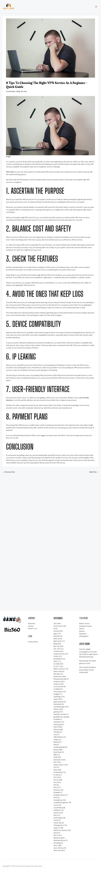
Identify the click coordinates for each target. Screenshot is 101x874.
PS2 (55, 777)
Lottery (56, 739)
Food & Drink (58, 686)
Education (57, 673)
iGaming (56, 724)
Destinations (58, 658)
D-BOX (56, 656)
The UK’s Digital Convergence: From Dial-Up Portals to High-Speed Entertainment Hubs (88, 653)
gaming (56, 711)
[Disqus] (50, 507)
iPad (55, 726)
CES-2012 (57, 648)
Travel (56, 820)
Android (56, 631)
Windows (57, 837)
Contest (56, 651)
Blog (18, 91)
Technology (58, 817)
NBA (55, 754)
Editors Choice (59, 668)
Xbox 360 (57, 848)
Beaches (57, 636)
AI (54, 628)
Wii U (55, 835)
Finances (57, 684)
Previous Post (9, 472)
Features (57, 681)
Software (57, 810)
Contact (30, 626)
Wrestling (57, 842)
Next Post (93, 472)
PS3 (55, 779)
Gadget (56, 694)
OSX (55, 767)
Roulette (57, 792)
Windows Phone (59, 840)
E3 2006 (57, 663)
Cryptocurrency (59, 653)
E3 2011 (57, 666)
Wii (55, 832)
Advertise (31, 623)
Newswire (57, 759)
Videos (56, 827)
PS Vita (56, 774)
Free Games (58, 691)
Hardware (57, 721)
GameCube (57, 704)
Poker (56, 769)
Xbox (55, 845)
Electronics (57, 676)
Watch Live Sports (60, 830)
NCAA (56, 757)
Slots (55, 797)
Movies (56, 749)
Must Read (57, 752)
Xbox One (57, 850)
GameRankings (59, 706)
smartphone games (61, 802)
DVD (55, 661)
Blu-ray (56, 646)
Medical (56, 742)
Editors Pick (58, 671)
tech (55, 815)
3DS (55, 623)
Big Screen (57, 641)
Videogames (58, 825)
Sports (56, 812)
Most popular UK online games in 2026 (87, 662)
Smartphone (58, 800)
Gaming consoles (60, 714)
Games (56, 709)
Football (56, 689)
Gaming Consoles (85, 626)
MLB (55, 744)
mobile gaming (59, 747)
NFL (55, 762)
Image (8, 156)
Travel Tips (57, 822)
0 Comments (10, 91)
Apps (55, 633)
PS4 (55, 782)
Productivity (58, 772)
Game (56, 699)
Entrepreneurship (60, 679)
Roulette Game (59, 795)
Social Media (58, 807)
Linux (55, 734)
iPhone (56, 729)
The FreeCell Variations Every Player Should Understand (87, 670)
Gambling (57, 696)
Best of (56, 638)
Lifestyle (57, 731)
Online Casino (58, 764)
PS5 (55, 784)
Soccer (56, 805)
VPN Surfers (10, 171)
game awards (58, 701)
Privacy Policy (33, 641)
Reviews (57, 790)
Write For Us (32, 628)
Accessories (58, 626)
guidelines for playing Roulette (61, 718)
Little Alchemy (59, 737)
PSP (55, 787)
